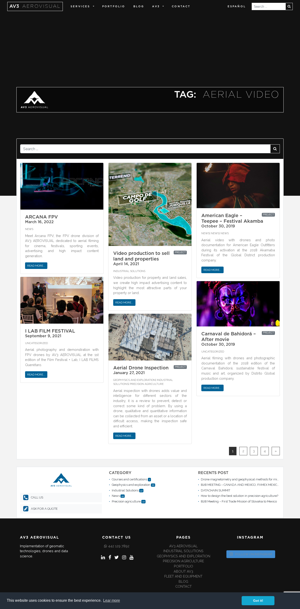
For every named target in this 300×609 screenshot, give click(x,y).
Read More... (36, 265)
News (29, 229)
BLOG (138, 6)
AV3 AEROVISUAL (183, 546)
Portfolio (113, 6)
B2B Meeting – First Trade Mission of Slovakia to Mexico (239, 501)
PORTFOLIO (183, 566)
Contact (181, 6)
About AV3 (183, 571)
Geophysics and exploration (134, 380)
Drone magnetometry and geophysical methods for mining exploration (250, 479)
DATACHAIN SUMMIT (215, 490)
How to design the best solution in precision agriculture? (239, 496)
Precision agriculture (147, 384)
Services (80, 6)
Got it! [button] (258, 600)
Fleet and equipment (183, 576)
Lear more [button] (111, 600)
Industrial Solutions (129, 271)
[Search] (289, 6)
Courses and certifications (129, 479)
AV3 (35, 6)
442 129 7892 (118, 546)
